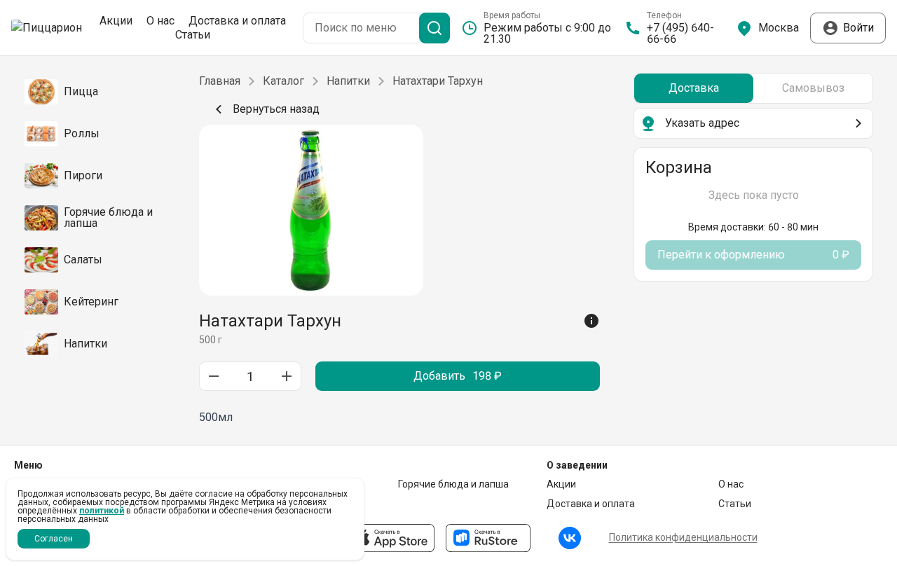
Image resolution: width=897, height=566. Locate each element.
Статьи (192, 35)
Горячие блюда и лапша (453, 484)
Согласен (53, 539)
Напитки (348, 81)
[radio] (693, 88)
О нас (160, 21)
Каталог (283, 81)
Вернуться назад (276, 109)
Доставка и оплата (237, 21)
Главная (219, 81)
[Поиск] (434, 28)
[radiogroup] (753, 88)
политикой (101, 511)
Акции (116, 21)
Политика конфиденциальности (683, 537)
